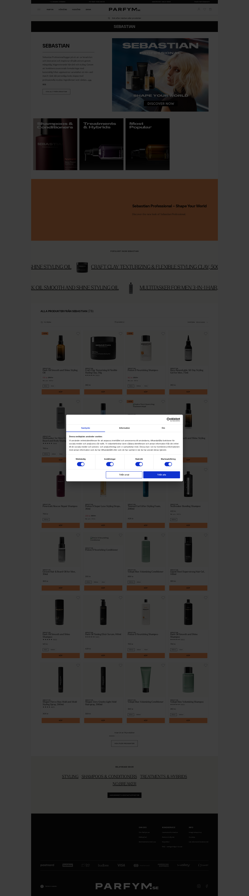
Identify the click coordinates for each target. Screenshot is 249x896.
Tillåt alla (161, 474)
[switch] (110, 464)
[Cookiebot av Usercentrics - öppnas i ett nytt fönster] (168, 420)
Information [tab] (124, 428)
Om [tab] (163, 428)
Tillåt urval (124, 474)
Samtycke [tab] (85, 428)
